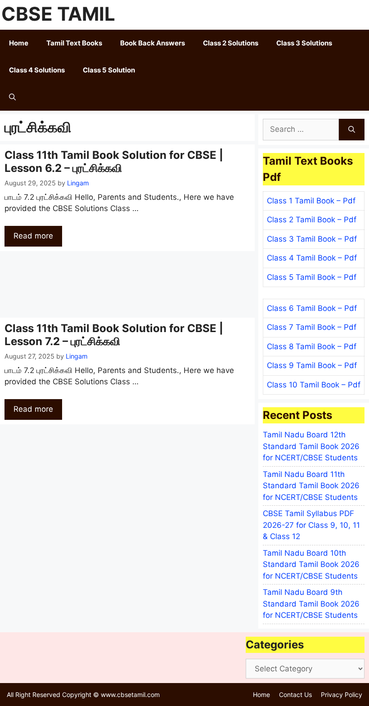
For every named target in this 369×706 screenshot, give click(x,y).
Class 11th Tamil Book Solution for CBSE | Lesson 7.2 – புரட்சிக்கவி (113, 335)
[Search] (351, 129)
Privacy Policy (341, 694)
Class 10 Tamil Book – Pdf (313, 384)
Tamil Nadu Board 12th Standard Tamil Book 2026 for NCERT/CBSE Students (311, 446)
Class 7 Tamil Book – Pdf (311, 327)
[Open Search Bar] (12, 97)
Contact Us (295, 694)
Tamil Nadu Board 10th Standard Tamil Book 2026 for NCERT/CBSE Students (311, 564)
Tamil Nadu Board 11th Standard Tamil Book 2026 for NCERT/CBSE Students (311, 486)
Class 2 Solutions (230, 43)
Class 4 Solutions (37, 70)
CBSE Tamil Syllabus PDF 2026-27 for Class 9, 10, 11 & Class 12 (311, 525)
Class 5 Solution (109, 70)
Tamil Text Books (74, 43)
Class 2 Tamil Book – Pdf (311, 219)
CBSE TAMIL (58, 13)
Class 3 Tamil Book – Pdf (312, 238)
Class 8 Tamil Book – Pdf (311, 346)
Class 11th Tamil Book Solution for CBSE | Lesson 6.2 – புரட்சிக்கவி (113, 161)
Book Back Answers (152, 43)
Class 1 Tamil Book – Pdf (311, 200)
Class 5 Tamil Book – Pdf (311, 277)
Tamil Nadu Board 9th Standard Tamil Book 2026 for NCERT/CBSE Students (311, 604)
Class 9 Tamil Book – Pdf (312, 365)
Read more (33, 235)
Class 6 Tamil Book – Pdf (312, 308)
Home (18, 43)
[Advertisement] (127, 284)
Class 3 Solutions (304, 43)
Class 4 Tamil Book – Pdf (312, 257)
